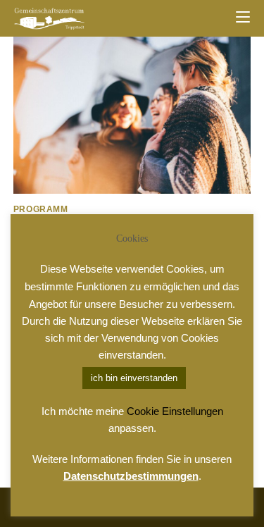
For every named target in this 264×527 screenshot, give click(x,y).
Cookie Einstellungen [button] (175, 411)
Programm (40, 209)
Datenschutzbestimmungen (131, 476)
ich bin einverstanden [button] (134, 378)
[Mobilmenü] (243, 17)
